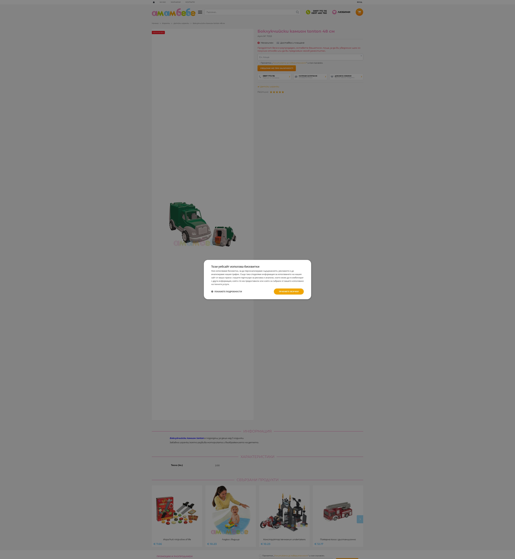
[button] (226, 291)
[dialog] (257, 279)
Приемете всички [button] (289, 291)
